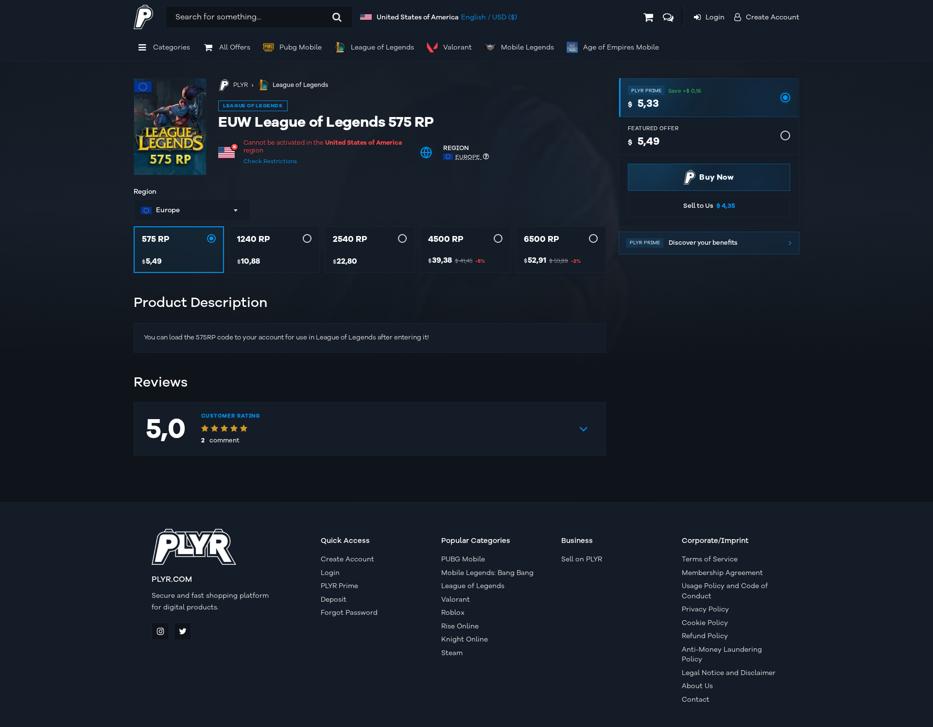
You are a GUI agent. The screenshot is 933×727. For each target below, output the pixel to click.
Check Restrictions (270, 161)
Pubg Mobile (300, 47)
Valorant (457, 47)
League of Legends (382, 47)
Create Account (347, 559)
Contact (695, 699)
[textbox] (185, 210)
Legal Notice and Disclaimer (729, 672)
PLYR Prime (339, 586)
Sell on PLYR (581, 559)
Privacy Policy (705, 609)
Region (145, 191)
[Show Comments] (583, 429)
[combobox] (192, 210)
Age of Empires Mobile (621, 47)
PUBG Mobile (463, 559)
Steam (452, 653)
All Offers (234, 47)
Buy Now (716, 177)
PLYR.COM (172, 579)
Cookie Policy (705, 622)
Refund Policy (705, 636)
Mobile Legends (527, 47)
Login (330, 572)
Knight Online (464, 639)
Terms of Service (710, 559)
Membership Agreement (722, 572)
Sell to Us (709, 205)
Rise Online (460, 626)
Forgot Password (349, 612)
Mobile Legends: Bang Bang (487, 572)
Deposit (333, 599)
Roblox (453, 612)
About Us (697, 686)
